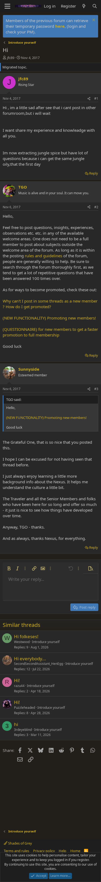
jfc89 (10, 57)
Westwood (22, 642)
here (60, 26)
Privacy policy (44, 850)
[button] (9, 568)
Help (62, 850)
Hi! (17, 680)
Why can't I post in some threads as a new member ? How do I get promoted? (50, 303)
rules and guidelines (43, 255)
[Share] (88, 99)
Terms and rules (16, 850)
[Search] (94, 6)
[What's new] (84, 6)
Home (75, 850)
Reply (93, 173)
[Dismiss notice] (93, 20)
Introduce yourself (46, 642)
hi (16, 724)
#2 (96, 207)
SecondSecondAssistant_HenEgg (38, 663)
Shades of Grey (19, 843)
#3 (96, 389)
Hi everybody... (30, 658)
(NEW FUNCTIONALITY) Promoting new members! (49, 318)
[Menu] (7, 6)
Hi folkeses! (26, 636)
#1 (96, 98)
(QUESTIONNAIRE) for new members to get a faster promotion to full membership (50, 332)
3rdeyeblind (23, 729)
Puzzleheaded (24, 707)
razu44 (19, 685)
